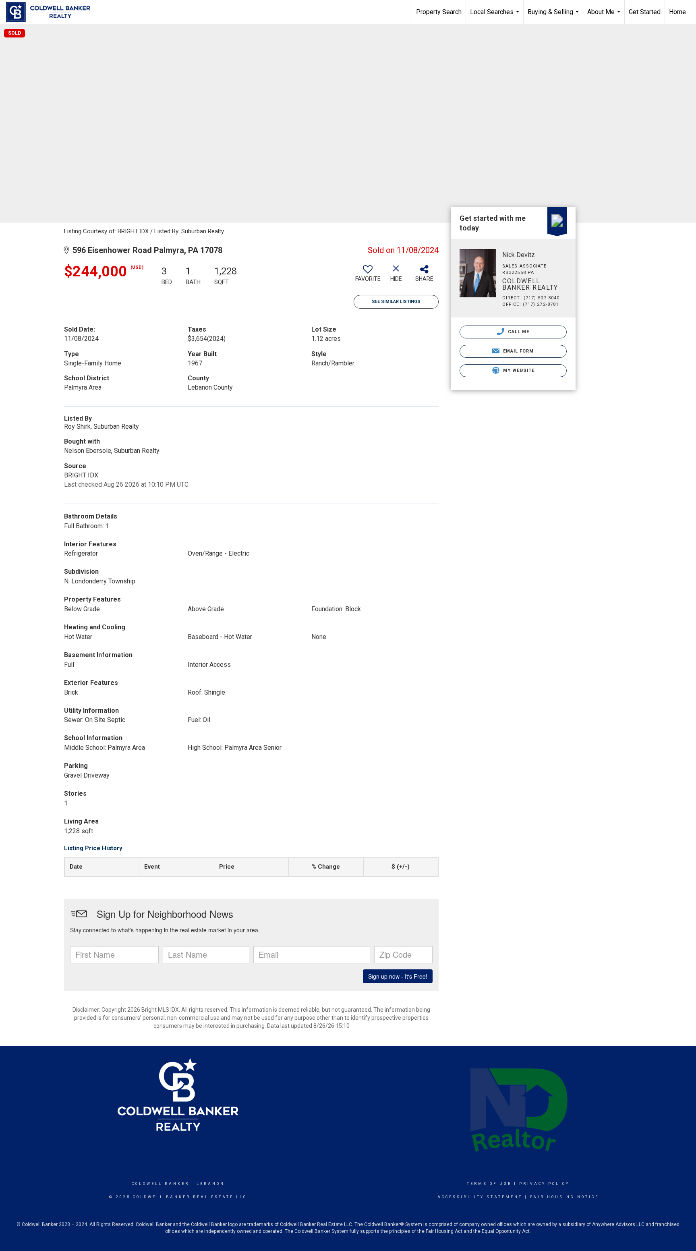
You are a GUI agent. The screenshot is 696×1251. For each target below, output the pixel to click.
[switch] (368, 276)
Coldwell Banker (160, 1184)
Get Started (645, 12)
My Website (517, 370)
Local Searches (495, 16)
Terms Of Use (489, 1184)
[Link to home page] (52, 12)
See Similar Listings (396, 301)
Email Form (517, 351)
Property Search (439, 12)
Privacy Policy (544, 1184)
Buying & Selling (554, 16)
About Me (604, 16)
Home (677, 12)
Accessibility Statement (479, 1197)
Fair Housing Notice (564, 1197)
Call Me (518, 331)
